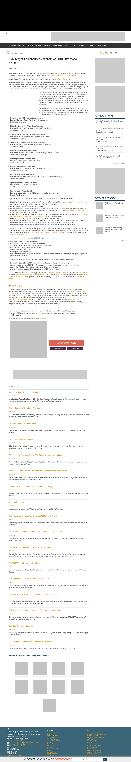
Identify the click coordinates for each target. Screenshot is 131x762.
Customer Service (36, 45)
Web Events (50, 745)
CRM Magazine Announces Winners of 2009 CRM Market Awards (33, 516)
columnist (20, 234)
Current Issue (58, 349)
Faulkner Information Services (95, 737)
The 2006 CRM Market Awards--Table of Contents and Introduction (34, 594)
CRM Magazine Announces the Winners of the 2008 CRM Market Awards (36, 531)
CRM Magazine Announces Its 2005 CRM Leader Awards (30, 547)
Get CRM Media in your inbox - (48, 759)
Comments (42, 318)
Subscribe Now (66, 343)
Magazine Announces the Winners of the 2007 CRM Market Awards (36, 610)
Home (6, 45)
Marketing (47, 45)
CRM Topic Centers (52, 739)
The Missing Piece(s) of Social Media (23, 423)
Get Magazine (52, 736)
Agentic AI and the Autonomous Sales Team (109, 156)
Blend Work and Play (16, 502)
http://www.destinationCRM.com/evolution (30, 275)
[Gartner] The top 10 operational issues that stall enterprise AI (114, 216)
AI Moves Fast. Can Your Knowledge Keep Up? (109, 121)
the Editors (10, 53)
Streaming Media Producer (94, 752)
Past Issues (75, 349)
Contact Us (50, 755)
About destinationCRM (53, 749)
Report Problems (52, 754)
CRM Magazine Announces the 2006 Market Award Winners (31, 642)
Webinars (91, 45)
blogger (11, 234)
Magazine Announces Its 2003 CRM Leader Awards (30, 579)
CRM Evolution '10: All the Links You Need (24, 408)
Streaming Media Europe (94, 750)
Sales (55, 45)
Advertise (49, 750)
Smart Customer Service (94, 745)
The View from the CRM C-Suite (21, 439)
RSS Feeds (50, 747)
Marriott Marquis (79, 273)
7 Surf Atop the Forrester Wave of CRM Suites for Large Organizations (35, 455)
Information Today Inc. (13, 740)
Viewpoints (50, 744)
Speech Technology (92, 747)
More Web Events (119, 163)
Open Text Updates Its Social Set (21, 626)
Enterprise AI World (92, 736)
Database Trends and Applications (96, 734)
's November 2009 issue (80, 202)
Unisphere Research (92, 754)
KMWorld (89, 742)
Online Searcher (91, 744)
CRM (70, 202)
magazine (19, 286)
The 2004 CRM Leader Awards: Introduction (25, 563)
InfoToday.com (91, 739)
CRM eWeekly (51, 737)
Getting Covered (51, 752)
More (122, 240)
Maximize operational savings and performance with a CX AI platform (114, 229)
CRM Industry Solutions (53, 740)
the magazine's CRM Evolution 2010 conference (60, 76)
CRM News (50, 742)
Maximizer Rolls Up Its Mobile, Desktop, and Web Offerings (31, 486)
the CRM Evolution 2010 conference (57, 273)
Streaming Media (91, 749)
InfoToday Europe (92, 740)
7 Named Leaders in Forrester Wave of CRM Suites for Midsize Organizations (38, 471)
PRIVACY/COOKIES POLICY (14, 755)
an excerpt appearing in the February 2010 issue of (45, 232)
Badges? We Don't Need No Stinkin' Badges (25, 392)
